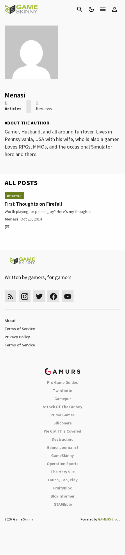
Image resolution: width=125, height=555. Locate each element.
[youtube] (68, 296)
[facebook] (53, 296)
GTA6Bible (62, 504)
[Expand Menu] (103, 9)
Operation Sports (62, 463)
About (10, 320)
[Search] (79, 9)
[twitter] (39, 296)
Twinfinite (62, 390)
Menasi (11, 219)
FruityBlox (62, 488)
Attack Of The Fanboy (62, 406)
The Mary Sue (63, 471)
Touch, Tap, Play (62, 479)
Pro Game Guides (62, 382)
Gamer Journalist (62, 447)
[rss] (10, 296)
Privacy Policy (17, 336)
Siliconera (62, 423)
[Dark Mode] (91, 9)
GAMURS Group (109, 519)
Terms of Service (20, 328)
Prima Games (63, 414)
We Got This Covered (62, 431)
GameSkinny (62, 455)
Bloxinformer (62, 496)
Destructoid (63, 439)
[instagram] (25, 296)
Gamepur (62, 398)
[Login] (114, 9)
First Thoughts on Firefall (33, 203)
